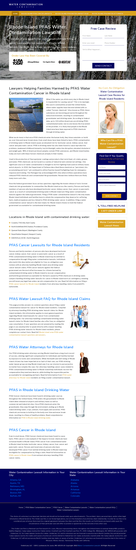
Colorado (75, 495)
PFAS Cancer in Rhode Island (32, 430)
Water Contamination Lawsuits (76, 507)
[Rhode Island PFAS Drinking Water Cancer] (79, 406)
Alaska (74, 483)
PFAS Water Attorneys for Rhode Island (41, 347)
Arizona (74, 486)
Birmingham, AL (17, 489)
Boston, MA (15, 492)
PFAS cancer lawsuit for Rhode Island (24, 284)
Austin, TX (15, 483)
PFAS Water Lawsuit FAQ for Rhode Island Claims (49, 299)
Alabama (75, 479)
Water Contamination (26, 5)
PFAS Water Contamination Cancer (38, 507)
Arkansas (75, 489)
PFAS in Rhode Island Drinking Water (39, 390)
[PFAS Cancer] (80, 447)
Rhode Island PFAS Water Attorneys (107, 13)
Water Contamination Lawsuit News (111, 224)
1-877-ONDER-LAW (111, 211)
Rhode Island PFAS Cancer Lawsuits (36, 13)
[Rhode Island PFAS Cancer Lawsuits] (79, 260)
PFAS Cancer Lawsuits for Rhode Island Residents (49, 245)
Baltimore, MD (17, 486)
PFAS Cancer (58, 507)
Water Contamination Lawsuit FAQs (102, 507)
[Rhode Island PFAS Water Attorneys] (84, 362)
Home (15, 13)
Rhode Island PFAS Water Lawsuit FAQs (71, 13)
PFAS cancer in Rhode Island (20, 455)
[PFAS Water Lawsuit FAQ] (79, 316)
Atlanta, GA (15, 479)
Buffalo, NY (15, 495)
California (75, 492)
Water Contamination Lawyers (68, 510)
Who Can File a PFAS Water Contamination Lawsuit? (111, 143)
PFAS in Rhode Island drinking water (35, 418)
